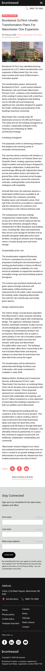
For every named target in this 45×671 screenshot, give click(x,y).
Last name (22, 529)
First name (22, 517)
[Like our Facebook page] (4, 642)
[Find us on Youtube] (25, 642)
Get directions (12, 599)
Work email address (22, 541)
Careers (25, 609)
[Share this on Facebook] (19, 469)
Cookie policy (8, 619)
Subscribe (8, 555)
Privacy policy (8, 614)
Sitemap (26, 618)
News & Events (10, 15)
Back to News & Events (22, 477)
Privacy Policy (27, 566)
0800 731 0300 (36, 8)
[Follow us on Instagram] (18, 642)
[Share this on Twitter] (12, 469)
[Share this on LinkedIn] (26, 469)
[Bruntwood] (10, 3)
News (24, 613)
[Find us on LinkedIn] (11, 642)
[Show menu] (41, 3)
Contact (25, 627)
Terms (4, 610)
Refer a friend (28, 622)
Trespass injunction (10, 623)
